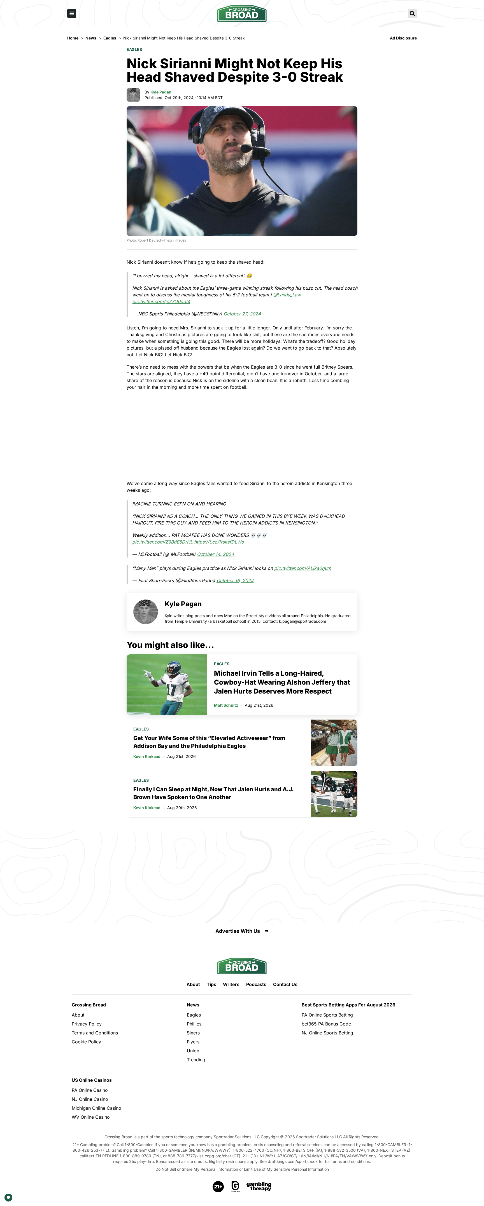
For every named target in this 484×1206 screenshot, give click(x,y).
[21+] (218, 1186)
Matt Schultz (226, 705)
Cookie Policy (86, 1042)
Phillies (194, 1024)
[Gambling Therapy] (258, 1186)
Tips (211, 984)
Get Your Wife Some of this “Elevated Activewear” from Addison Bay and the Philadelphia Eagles (209, 742)
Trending (196, 1059)
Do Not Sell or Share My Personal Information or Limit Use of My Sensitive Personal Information (242, 1169)
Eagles (134, 49)
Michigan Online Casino (96, 1108)
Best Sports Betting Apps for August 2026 (348, 1005)
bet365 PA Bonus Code (326, 1024)
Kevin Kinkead (146, 756)
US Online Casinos (92, 1080)
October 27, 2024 (242, 314)
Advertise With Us (237, 931)
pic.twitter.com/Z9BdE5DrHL (162, 542)
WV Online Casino (91, 1117)
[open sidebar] (71, 13)
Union (193, 1050)
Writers (231, 984)
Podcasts (256, 984)
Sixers (193, 1033)
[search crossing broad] (412, 13)
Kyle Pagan (160, 92)
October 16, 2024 (235, 580)
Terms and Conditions (95, 1033)
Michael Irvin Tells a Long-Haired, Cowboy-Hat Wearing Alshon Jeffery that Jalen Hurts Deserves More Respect (282, 682)
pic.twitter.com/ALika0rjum (302, 568)
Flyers (193, 1042)
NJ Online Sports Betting (327, 1033)
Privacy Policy (87, 1024)
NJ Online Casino (90, 1099)
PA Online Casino (90, 1090)
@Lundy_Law (287, 295)
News (193, 1005)
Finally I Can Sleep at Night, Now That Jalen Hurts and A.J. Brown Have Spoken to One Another (213, 793)
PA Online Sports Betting (327, 1015)
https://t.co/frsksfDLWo (219, 542)
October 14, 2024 (215, 554)
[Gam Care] (235, 1186)
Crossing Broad (89, 1005)
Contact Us (285, 984)
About (193, 984)
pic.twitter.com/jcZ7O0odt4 (161, 301)
